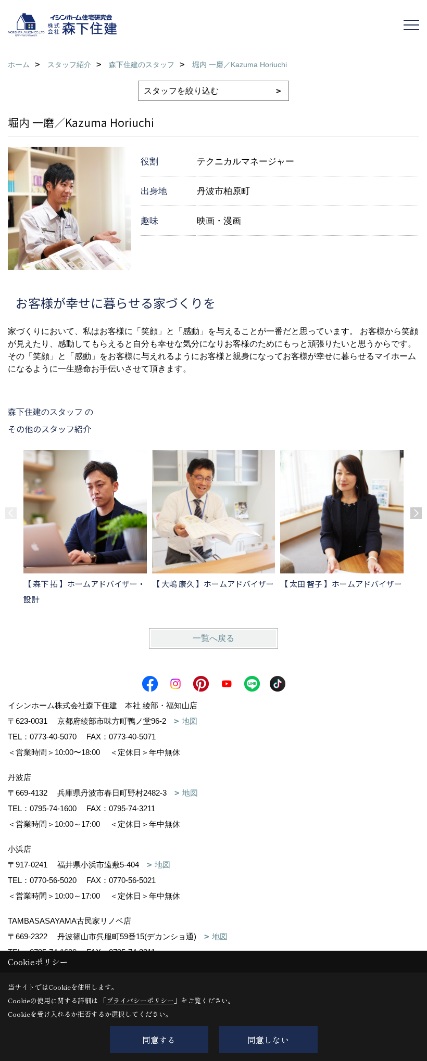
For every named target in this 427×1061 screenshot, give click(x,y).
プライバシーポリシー (140, 1000)
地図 (189, 721)
